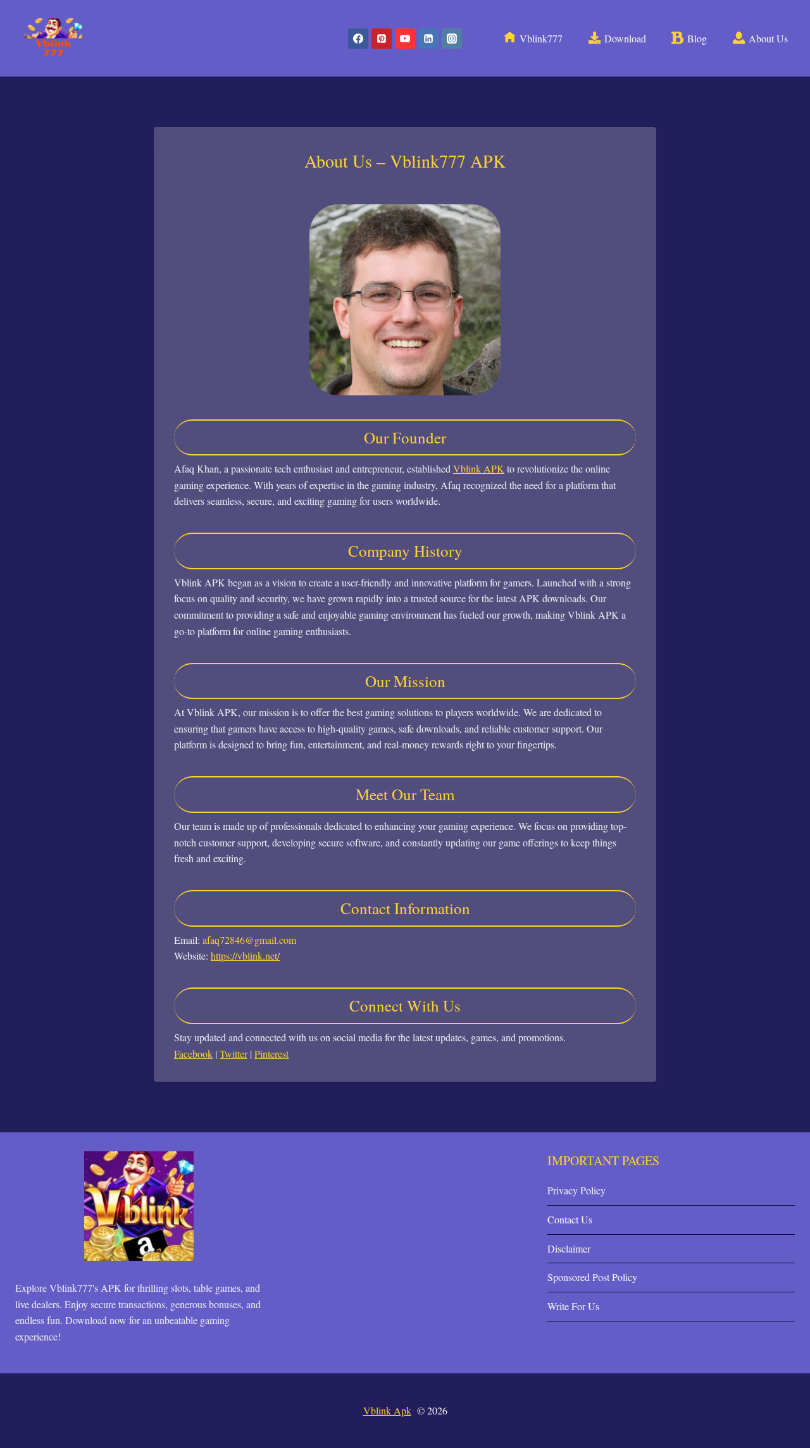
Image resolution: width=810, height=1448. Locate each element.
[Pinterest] (381, 38)
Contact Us (569, 1219)
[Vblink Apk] (53, 38)
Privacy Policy (576, 1190)
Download (625, 38)
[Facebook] (358, 38)
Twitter (233, 1053)
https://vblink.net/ (245, 955)
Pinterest (271, 1053)
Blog (697, 38)
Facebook (193, 1053)
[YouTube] (405, 38)
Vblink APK (478, 468)
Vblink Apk (387, 1410)
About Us (768, 38)
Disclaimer (568, 1248)
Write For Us (573, 1306)
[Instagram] (452, 38)
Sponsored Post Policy (592, 1277)
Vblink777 (541, 38)
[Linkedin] (428, 38)
